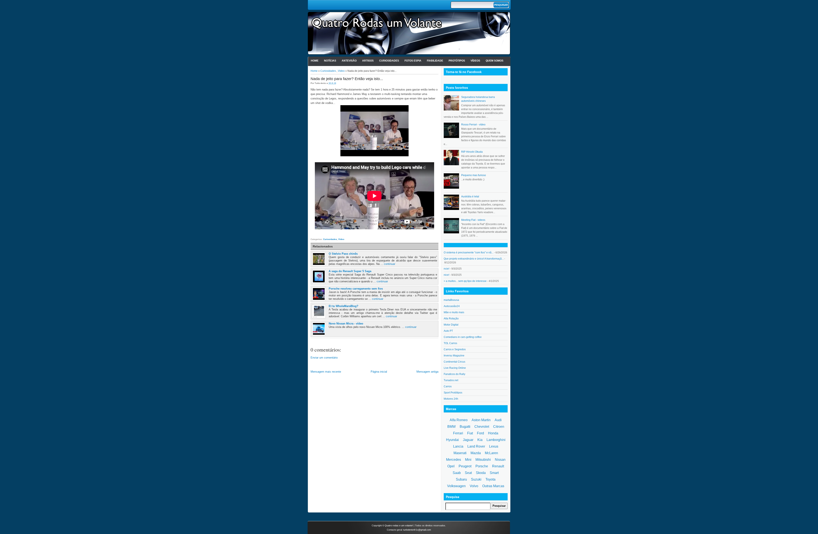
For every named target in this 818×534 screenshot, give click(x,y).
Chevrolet (482, 426)
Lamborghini (496, 440)
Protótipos (457, 60)
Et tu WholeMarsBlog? (343, 306)
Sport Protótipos (453, 392)
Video (341, 70)
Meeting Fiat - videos (473, 219)
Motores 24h (451, 398)
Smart (494, 473)
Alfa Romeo (458, 420)
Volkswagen (456, 486)
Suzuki (476, 479)
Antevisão (349, 60)
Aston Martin (481, 420)
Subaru (461, 479)
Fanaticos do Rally (454, 374)
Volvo (474, 486)
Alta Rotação (451, 318)
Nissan (500, 459)
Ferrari (458, 433)
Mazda (475, 453)
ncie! (446, 268)
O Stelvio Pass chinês (343, 253)
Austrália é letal (470, 196)
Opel (451, 466)
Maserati (460, 453)
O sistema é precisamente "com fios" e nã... (468, 252)
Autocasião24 (452, 306)
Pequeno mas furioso (473, 175)
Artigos (368, 60)
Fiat (470, 433)
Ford (480, 433)
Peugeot (465, 466)
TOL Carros (450, 343)
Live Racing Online (455, 367)
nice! (446, 274)
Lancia (458, 446)
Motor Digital (451, 324)
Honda (493, 433)
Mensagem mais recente (326, 371)
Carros (448, 386)
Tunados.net (451, 380)
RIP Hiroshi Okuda (472, 151)
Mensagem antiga (427, 371)
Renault (498, 466)
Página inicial (379, 371)
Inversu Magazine (454, 355)
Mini (468, 459)
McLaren (491, 453)
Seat (468, 473)
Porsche (482, 466)
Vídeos (475, 60)
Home (314, 60)
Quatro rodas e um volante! (399, 525)
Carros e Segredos (455, 349)
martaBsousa (451, 300)
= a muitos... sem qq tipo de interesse (465, 281)
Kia (480, 440)
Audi (498, 420)
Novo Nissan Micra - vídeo (346, 323)
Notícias (330, 60)
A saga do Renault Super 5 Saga (350, 271)
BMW (451, 426)
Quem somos (494, 60)
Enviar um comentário (324, 357)
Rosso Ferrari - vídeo (473, 124)
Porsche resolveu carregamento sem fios (356, 288)
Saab (456, 473)
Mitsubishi (483, 459)
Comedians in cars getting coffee (463, 337)
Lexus (493, 446)
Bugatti (465, 426)
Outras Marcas (493, 486)
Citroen (498, 426)
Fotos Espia (413, 60)
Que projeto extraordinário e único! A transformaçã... (474, 258)
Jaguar (468, 440)
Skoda (480, 473)
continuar (389, 264)
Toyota (490, 479)
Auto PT (448, 330)
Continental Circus (454, 361)
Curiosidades (389, 60)
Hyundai (452, 440)
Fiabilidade (435, 60)
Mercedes (453, 459)
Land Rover (476, 446)
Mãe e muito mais (454, 312)
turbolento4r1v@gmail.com (417, 529)
